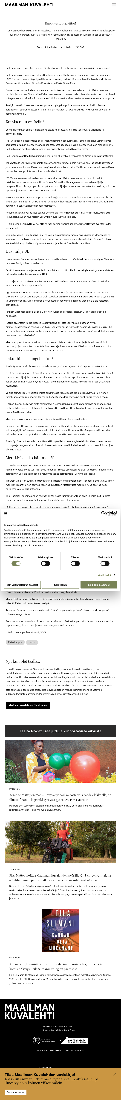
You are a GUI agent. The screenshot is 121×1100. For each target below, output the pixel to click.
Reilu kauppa (15, 642)
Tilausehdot (45, 1067)
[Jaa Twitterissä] (45, 61)
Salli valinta (60, 584)
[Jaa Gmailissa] (55, 61)
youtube (68, 1050)
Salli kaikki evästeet (98, 584)
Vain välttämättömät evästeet (22, 584)
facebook (42, 1050)
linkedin (79, 1050)
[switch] (45, 563)
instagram (55, 1050)
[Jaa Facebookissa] (65, 61)
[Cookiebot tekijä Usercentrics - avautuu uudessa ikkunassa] (103, 513)
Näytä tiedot (104, 575)
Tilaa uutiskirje (14, 1092)
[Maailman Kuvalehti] (30, 1018)
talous (32, 642)
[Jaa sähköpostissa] (76, 61)
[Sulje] (115, 1074)
